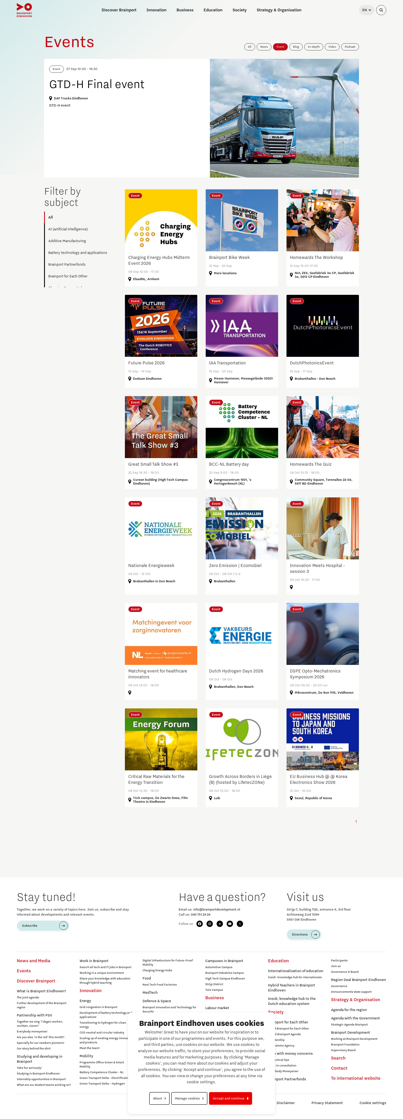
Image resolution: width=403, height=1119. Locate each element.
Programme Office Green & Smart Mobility (102, 1064)
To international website (356, 1078)
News (264, 47)
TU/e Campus (214, 990)
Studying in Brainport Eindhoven (38, 1073)
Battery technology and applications (77, 253)
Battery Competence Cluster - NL (102, 1072)
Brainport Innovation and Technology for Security (169, 1009)
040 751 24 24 (200, 914)
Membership (276, 1040)
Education (278, 960)
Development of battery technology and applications (106, 1015)
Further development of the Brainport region (41, 1005)
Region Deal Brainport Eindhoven (358, 980)
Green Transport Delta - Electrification (105, 1078)
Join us (336, 966)
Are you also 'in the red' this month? (40, 1037)
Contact (339, 1068)
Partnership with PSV (34, 1015)
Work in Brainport (94, 961)
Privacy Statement (327, 1103)
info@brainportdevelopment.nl (216, 909)
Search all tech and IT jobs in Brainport (105, 967)
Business (214, 997)
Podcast (350, 47)
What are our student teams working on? (44, 1085)
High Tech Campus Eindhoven (225, 978)
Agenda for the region (349, 1010)
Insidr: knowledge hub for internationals (295, 977)
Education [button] (213, 10)
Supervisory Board (343, 1050)
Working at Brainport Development (354, 1039)
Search (338, 1058)
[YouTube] (229, 923)
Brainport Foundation (345, 1044)
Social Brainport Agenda (284, 1034)
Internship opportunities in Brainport (41, 1079)
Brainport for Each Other (68, 276)
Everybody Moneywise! (283, 1071)
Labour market (217, 1008)
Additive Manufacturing (67, 241)
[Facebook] (199, 923)
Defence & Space (157, 1001)
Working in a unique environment (102, 973)
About (157, 1098)
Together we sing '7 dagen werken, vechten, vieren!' (40, 1024)
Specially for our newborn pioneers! (40, 1043)
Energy (85, 1001)
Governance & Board (345, 972)
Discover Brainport (36, 981)
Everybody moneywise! (32, 1031)
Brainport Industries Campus (224, 973)
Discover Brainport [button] (119, 10)
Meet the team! (90, 1048)
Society (276, 1012)
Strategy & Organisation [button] (279, 10)
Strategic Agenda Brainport (349, 1024)
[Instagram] (209, 923)
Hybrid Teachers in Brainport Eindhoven (291, 987)
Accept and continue (229, 1098)
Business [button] (185, 10)
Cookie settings (373, 1103)
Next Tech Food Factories (160, 984)
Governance (339, 986)
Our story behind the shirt (34, 1048)
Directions (300, 934)
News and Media (33, 960)
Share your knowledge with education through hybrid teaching (105, 981)
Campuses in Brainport (224, 961)
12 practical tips (278, 1060)
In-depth (314, 47)
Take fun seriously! (29, 1068)
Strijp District (214, 984)
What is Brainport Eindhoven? (41, 991)
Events (24, 971)
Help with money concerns (290, 1054)
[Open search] (381, 10)
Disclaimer (286, 1103)
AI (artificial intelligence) (68, 229)
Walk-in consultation (282, 1065)
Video (332, 47)
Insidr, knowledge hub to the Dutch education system (292, 1001)
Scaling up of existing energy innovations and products (107, 1040)
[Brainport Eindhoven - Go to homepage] (24, 10)
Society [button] (240, 10)
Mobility (86, 1056)
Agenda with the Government (355, 1018)
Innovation (91, 990)
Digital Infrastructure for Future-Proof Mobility (168, 962)
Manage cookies (187, 1098)
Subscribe (29, 926)
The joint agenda (28, 997)
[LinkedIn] (219, 923)
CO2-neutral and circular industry (102, 1032)
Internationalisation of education (295, 971)
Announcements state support (351, 992)
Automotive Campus (218, 967)
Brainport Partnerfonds (67, 264)
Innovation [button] (156, 10)
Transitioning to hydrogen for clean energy (103, 1025)
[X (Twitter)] (240, 923)
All (249, 47)
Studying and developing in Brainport (39, 1059)
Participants (339, 960)
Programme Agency (281, 1045)
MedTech (150, 993)
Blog (296, 47)
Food (147, 978)
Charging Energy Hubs (157, 970)
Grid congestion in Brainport (98, 1007)
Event (280, 47)
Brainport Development (350, 1033)
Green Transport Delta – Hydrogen (102, 1083)
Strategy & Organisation (355, 999)
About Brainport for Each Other (288, 1028)
